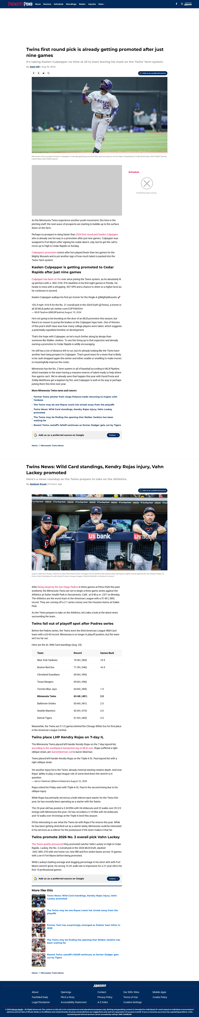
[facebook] (176, 4)
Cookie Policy (160, 997)
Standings (71, 4)
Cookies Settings (132, 1002)
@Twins (103, 304)
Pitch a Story (68, 997)
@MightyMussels (107, 297)
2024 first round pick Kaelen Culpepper (97, 234)
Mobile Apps (159, 992)
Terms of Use (130, 997)
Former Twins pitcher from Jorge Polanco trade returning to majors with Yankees (75, 398)
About (35, 992)
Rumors (47, 4)
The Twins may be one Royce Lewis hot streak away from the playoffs (74, 404)
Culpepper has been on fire (46, 279)
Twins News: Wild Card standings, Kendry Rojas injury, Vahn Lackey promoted (73, 411)
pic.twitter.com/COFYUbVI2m (67, 308)
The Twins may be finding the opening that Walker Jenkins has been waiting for (73, 419)
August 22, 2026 (79, 781)
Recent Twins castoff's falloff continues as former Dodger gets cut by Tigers (77, 425)
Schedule (58, 4)
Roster (82, 4)
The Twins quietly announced (47, 844)
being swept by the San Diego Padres (58, 587)
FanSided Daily (40, 997)
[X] (182, 4)
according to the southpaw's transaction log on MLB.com (62, 748)
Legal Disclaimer (41, 1002)
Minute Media (17, 1009)
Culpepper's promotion (44, 252)
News (38, 4)
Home (35, 445)
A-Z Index (103, 1002)
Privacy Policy (105, 997)
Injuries (92, 4)
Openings (66, 992)
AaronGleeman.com (62, 751)
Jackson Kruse (38, 484)
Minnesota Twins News (52, 445)
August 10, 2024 (73, 312)
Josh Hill (35, 66)
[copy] (48, 73)
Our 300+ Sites (131, 992)
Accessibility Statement (74, 1002)
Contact (102, 992)
